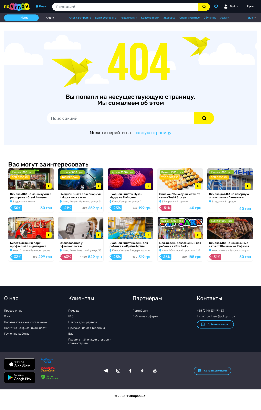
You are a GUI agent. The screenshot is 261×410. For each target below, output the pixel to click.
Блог (71, 333)
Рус (249, 6)
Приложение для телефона (86, 328)
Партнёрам (140, 310)
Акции (50, 17)
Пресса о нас (13, 310)
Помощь (73, 310)
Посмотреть (20, 185)
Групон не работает (17, 333)
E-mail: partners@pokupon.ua (216, 316)
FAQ (70, 316)
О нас (8, 316)
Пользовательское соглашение (25, 322)
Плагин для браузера (82, 322)
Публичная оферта (145, 316)
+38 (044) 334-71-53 (210, 310)
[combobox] (125, 7)
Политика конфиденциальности (25, 328)
